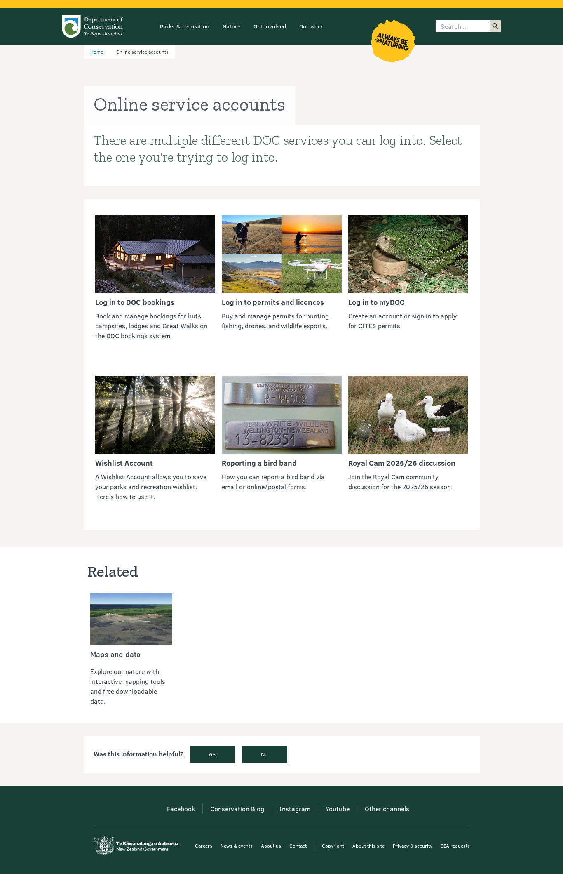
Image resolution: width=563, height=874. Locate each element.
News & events (237, 845)
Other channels (387, 808)
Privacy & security (412, 845)
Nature (231, 26)
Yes (212, 754)
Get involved (269, 26)
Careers (203, 845)
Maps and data (115, 654)
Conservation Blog (237, 808)
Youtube (338, 808)
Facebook (181, 808)
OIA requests (455, 845)
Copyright (333, 845)
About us (271, 845)
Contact (298, 845)
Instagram (294, 808)
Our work (311, 26)
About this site (368, 845)
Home (96, 51)
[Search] (495, 26)
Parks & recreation (184, 26)
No (264, 754)
